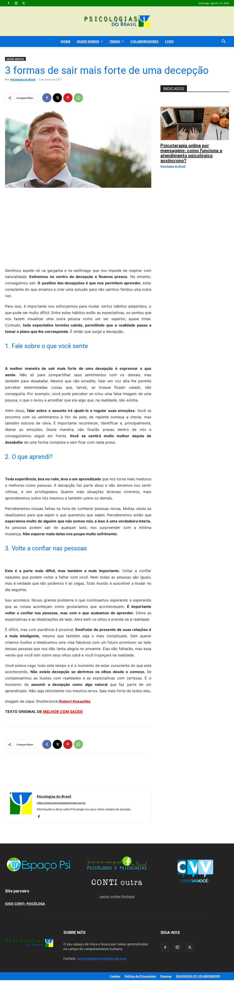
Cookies (115, 976)
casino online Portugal (117, 896)
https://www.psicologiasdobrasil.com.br (61, 803)
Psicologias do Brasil (22, 79)
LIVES (169, 41)
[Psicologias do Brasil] (117, 21)
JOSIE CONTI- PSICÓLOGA (25, 903)
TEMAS (114, 41)
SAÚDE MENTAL (15, 58)
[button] (223, 42)
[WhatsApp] (78, 97)
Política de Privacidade (140, 976)
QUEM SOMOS (88, 41)
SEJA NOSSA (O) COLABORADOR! (198, 976)
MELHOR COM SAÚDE (62, 711)
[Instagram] (16, 3)
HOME (65, 41)
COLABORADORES (144, 41)
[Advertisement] (78, 226)
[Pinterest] (67, 97)
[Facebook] (8, 3)
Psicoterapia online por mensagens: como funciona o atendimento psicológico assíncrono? (191, 153)
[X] (23, 3)
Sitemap (166, 976)
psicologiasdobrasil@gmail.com (102, 958)
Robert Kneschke (74, 701)
